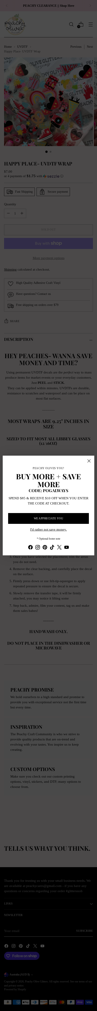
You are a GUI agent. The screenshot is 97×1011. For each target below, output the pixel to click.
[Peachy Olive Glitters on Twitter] (59, 548)
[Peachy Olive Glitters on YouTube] (66, 548)
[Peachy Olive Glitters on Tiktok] (52, 548)
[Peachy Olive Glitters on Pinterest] (45, 548)
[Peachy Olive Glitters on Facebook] (30, 548)
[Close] (88, 460)
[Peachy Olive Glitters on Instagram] (37, 548)
